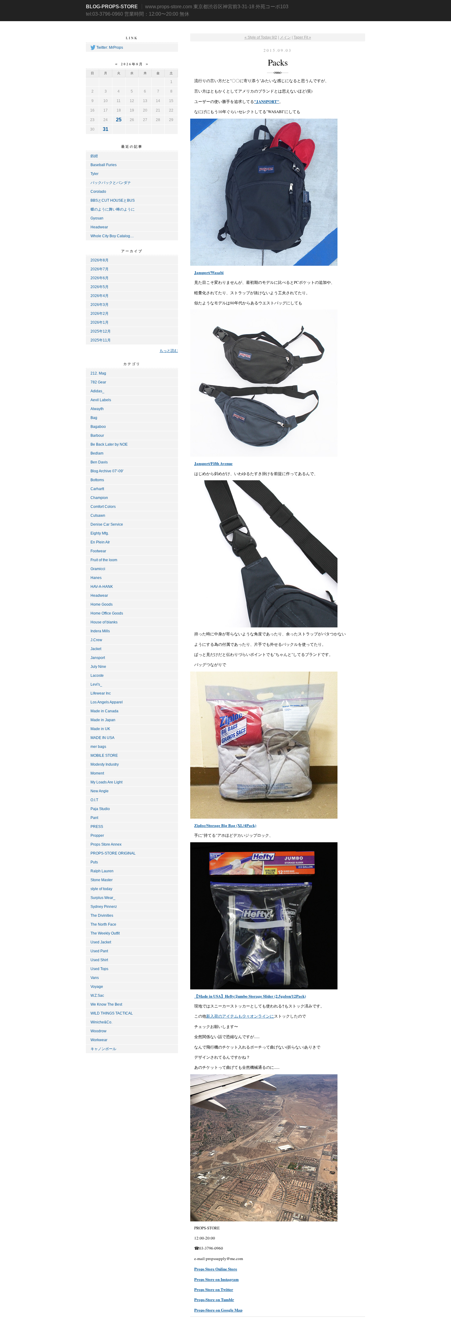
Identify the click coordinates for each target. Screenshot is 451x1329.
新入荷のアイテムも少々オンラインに (240, 1016)
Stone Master (102, 880)
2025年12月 (101, 331)
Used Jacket (101, 942)
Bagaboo (98, 427)
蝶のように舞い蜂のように (113, 209)
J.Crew (96, 640)
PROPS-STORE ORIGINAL (113, 853)
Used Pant (99, 951)
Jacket (96, 649)
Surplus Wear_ (103, 898)
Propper (97, 835)
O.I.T (94, 800)
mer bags (98, 746)
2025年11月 (101, 340)
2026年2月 (100, 313)
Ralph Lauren (102, 871)
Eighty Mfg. (100, 533)
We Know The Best (106, 1004)
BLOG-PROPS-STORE (112, 6)
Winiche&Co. (101, 1022)
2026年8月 (100, 260)
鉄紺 (94, 156)
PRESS (97, 826)
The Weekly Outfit (105, 933)
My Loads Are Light (106, 782)
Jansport (98, 658)
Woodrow (98, 1031)
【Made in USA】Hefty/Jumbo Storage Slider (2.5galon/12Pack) (250, 996)
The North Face (103, 924)
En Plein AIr (100, 542)
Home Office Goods (107, 613)
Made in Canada (104, 711)
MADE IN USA (102, 738)
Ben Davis (99, 462)
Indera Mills (100, 631)
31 (105, 129)
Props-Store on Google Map (218, 1310)
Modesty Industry (105, 764)
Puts (94, 862)
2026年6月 (100, 278)
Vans (95, 978)
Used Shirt (99, 960)
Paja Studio (100, 809)
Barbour (97, 435)
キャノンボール (103, 1049)
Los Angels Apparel (107, 702)
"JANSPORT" (266, 101)
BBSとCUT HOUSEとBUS (113, 200)
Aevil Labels (101, 400)
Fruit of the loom (104, 560)
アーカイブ (132, 251)
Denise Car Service (107, 524)
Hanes (96, 578)
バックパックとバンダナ (111, 183)
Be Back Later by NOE (109, 444)
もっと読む (169, 350)
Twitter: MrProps (109, 47)
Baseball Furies (104, 165)
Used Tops (99, 969)
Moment (97, 773)
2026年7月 (100, 269)
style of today (101, 889)
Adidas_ (97, 391)
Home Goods (102, 604)
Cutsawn (98, 515)
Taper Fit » (302, 37)
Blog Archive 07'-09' (107, 471)
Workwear (99, 1040)
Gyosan (97, 218)
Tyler (94, 174)
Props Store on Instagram (216, 1279)
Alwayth (97, 409)
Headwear (99, 227)
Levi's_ (96, 684)
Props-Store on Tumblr (214, 1299)
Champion (99, 498)
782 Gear (98, 382)
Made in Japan (103, 720)
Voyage (97, 986)
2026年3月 (100, 305)
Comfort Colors (103, 507)
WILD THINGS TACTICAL (112, 1013)
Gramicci (98, 569)
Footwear (98, 551)
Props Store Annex (106, 844)
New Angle (100, 791)
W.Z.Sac (97, 995)
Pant (94, 818)
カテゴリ (132, 363)
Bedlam (97, 453)
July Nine (98, 666)
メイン (285, 37)
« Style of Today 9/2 (261, 37)
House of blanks (104, 622)
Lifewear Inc (101, 693)
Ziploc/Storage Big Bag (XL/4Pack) (225, 825)
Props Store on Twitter (213, 1289)
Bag (94, 418)
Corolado (98, 191)
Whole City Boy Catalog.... (112, 236)
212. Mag (98, 373)
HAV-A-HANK (102, 587)
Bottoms (97, 480)
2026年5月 (100, 287)
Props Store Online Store (215, 1269)
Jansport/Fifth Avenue (213, 463)
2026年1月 (100, 322)
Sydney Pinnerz (104, 906)
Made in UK (100, 729)
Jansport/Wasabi (209, 272)
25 (118, 119)
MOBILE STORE (104, 755)
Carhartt (97, 489)
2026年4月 (100, 296)
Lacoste (97, 675)
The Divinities (102, 915)
